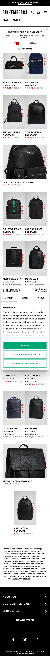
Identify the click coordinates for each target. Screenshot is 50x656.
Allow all (25, 345)
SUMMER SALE (25, 4)
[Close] (47, 3)
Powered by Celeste (25, 653)
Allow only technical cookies (25, 363)
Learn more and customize (23, 354)
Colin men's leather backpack (10, 431)
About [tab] (41, 298)
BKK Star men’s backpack (18, 182)
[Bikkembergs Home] (16, 12)
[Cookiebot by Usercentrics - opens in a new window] (35, 290)
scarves (26, 578)
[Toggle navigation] (45, 12)
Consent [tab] (9, 298)
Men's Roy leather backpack (31, 431)
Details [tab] (25, 298)
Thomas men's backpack (17, 481)
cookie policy (14, 332)
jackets (15, 578)
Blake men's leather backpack (32, 379)
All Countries (25, 49)
